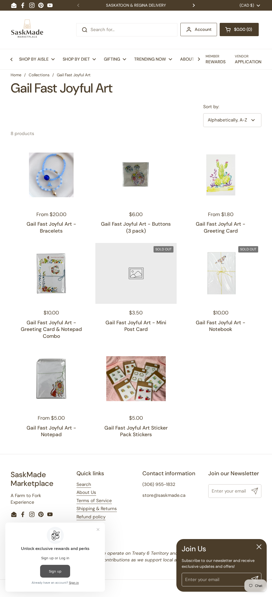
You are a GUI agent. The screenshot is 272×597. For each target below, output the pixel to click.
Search (83, 484)
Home (16, 75)
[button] (239, 29)
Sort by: (211, 107)
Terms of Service (94, 500)
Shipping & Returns (96, 508)
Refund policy (90, 517)
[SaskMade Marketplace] (27, 30)
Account (203, 29)
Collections (39, 75)
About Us (86, 492)
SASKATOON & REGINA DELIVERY (136, 5)
